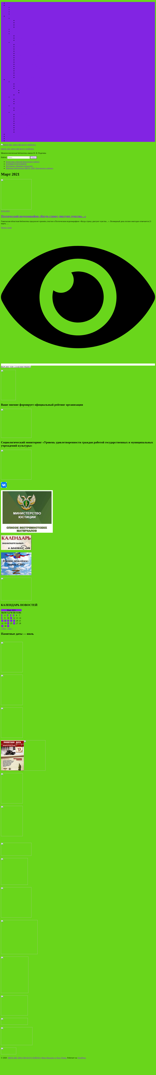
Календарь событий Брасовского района (22, 162)
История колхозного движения (23, 112)
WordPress (82, 1058)
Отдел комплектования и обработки (31, 36)
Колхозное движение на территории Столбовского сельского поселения (45, 130)
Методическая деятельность (22, 31)
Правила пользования (20, 12)
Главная (9, 3)
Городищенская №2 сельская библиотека (32, 53)
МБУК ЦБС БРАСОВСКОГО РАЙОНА (17, 149)
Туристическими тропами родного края (32, 95)
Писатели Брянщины (24, 108)
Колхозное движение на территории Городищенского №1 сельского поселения (48, 123)
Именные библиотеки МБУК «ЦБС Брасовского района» (29, 168)
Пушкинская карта (13, 141)
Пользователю (12, 5)
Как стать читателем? (20, 10)
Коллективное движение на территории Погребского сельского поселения (47, 125)
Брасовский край (13, 79)
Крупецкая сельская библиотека (29, 71)
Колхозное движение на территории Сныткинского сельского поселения (46, 132)
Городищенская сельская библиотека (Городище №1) (37, 55)
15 (2, 621)
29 (2, 626)
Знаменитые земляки (24, 104)
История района (22, 84)
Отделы (14, 34)
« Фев (3, 629)
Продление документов (20, 14)
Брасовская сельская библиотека (29, 44)
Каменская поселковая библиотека (30, 64)
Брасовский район (18, 82)
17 (8, 621)
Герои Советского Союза (26, 99)
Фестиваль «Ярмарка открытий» (19, 166)
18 (11, 621)
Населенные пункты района (27, 86)
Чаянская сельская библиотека (28, 77)
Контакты (10, 134)
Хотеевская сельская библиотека (29, 75)
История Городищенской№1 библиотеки (32, 25)
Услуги (9, 138)
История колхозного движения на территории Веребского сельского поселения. (49, 119)
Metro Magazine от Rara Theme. (54, 1058)
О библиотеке (11, 16)
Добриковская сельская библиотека (30, 62)
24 (8, 623)
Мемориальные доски (29, 93)
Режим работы (17, 7)
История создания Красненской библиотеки (34, 20)
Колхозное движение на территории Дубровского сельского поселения (45, 114)
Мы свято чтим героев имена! (28, 88)
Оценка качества (13, 136)
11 (11, 618)
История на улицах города (31, 90)
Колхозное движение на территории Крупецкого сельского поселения (45, 128)
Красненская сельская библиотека (30, 66)
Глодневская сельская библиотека (30, 51)
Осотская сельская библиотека (28, 73)
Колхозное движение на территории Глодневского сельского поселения (45, 121)
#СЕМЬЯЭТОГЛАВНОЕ (16, 164)
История (14, 18)
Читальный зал (22, 40)
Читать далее (6, 228)
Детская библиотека (24, 58)
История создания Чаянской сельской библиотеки (36, 23)
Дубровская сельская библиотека (29, 60)
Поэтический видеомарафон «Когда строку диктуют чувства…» (43, 216)
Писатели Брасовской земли (27, 110)
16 (5, 621)
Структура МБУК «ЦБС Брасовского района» (30, 42)
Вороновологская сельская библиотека (32, 49)
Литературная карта (19, 106)
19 (14, 621)
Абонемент (20, 38)
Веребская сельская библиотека (29, 47)
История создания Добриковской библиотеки (34, 27)
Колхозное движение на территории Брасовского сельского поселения (45, 117)
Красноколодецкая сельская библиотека (32, 69)
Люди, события (17, 97)
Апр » (9, 629)
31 (8, 626)
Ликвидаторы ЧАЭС (24, 101)
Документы (15, 29)
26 (14, 623)
